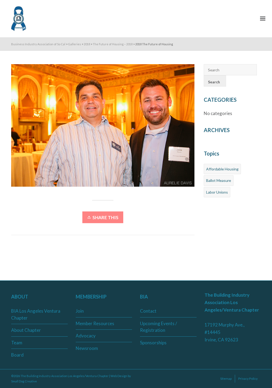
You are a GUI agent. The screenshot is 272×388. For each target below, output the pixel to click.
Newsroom (87, 348)
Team (16, 342)
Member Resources (95, 323)
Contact (148, 311)
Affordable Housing (222, 169)
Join (80, 311)
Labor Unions (217, 192)
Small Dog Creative (24, 381)
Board (17, 355)
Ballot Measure (218, 180)
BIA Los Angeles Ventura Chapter (35, 314)
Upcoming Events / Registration (158, 327)
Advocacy (86, 335)
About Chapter (26, 330)
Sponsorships (153, 342)
